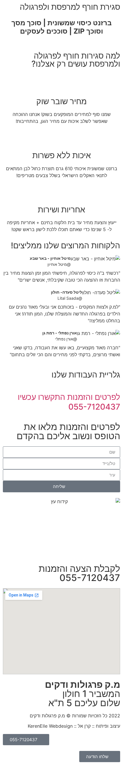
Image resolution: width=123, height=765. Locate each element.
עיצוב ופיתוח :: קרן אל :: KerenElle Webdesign (74, 726)
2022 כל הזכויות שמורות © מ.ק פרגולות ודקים (75, 715)
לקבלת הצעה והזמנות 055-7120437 (79, 573)
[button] (114, 45)
